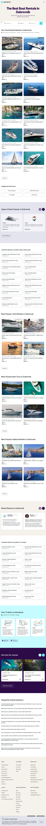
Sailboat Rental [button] (33, 777)
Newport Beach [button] (19, 801)
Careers (3, 767)
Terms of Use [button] (4, 771)
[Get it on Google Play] (14, 640)
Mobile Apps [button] (18, 769)
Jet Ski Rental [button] (33, 767)
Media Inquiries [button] (4, 769)
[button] (13, 32)
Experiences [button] (33, 761)
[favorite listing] (21, 51)
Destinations (3, 797)
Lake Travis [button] (18, 799)
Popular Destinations (21, 787)
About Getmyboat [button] (4, 764)
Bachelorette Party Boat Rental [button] (36, 779)
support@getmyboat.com (35, 794)
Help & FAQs (32, 790)
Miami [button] (17, 790)
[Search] (41, 23)
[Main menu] (44, 2)
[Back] (40, 209)
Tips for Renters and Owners (7, 799)
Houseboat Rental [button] (34, 771)
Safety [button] (17, 771)
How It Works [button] (18, 764)
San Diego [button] (18, 797)
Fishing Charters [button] (33, 769)
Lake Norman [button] (18, 805)
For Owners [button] (18, 767)
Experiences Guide (5, 794)
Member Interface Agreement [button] (7, 779)
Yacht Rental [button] (32, 775)
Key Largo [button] (18, 807)
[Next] (43, 209)
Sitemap (3, 781)
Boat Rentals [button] (32, 764)
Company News (4, 790)
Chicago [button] (17, 803)
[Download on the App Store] (5, 640)
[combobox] (10, 23)
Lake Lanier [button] (18, 792)
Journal (3, 787)
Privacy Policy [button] (23, 823)
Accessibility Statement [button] (5, 777)
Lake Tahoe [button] (18, 794)
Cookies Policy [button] (4, 775)
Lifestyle (3, 792)
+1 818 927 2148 (33, 792)
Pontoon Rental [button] (33, 773)
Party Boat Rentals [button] (34, 781)
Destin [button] (17, 809)
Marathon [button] (18, 811)
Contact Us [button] (3, 783)
